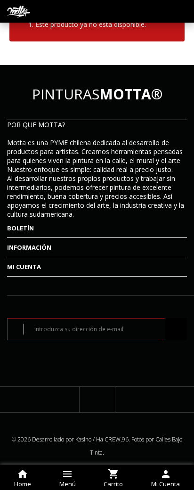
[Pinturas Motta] (19, 11)
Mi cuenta (24, 266)
